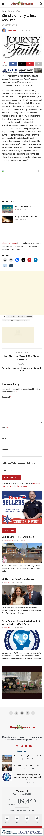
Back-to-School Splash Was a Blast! (18, 536)
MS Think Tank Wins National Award (18, 579)
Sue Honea (13, 30)
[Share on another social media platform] (38, 64)
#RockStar (11, 316)
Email (5, 438)
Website (5, 449)
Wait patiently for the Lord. (25, 206)
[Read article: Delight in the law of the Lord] (7, 219)
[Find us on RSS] (28, 713)
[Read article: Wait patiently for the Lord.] (7, 209)
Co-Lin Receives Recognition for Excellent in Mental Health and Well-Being (27, 776)
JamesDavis (8, 320)
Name (5, 427)
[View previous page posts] (20, 230)
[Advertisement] (22, 293)
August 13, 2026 (21, 219)
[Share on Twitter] (22, 64)
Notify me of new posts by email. (15, 471)
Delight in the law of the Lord (26, 217)
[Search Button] (41, 3)
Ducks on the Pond (14, 11)
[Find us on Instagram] (33, 713)
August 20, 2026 (21, 209)
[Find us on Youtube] (22, 713)
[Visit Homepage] (22, 3)
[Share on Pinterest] (30, 64)
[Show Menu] (3, 3)
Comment (6, 397)
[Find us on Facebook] (11, 713)
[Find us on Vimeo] (26, 746)
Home (4, 11)
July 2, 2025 (26, 30)
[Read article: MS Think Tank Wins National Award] (22, 595)
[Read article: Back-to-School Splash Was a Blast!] (22, 553)
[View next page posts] (24, 230)
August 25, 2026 (18, 540)
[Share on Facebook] (13, 64)
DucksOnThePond (25, 316)
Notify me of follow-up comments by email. (19, 463)
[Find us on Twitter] (16, 713)
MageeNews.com (9, 243)
